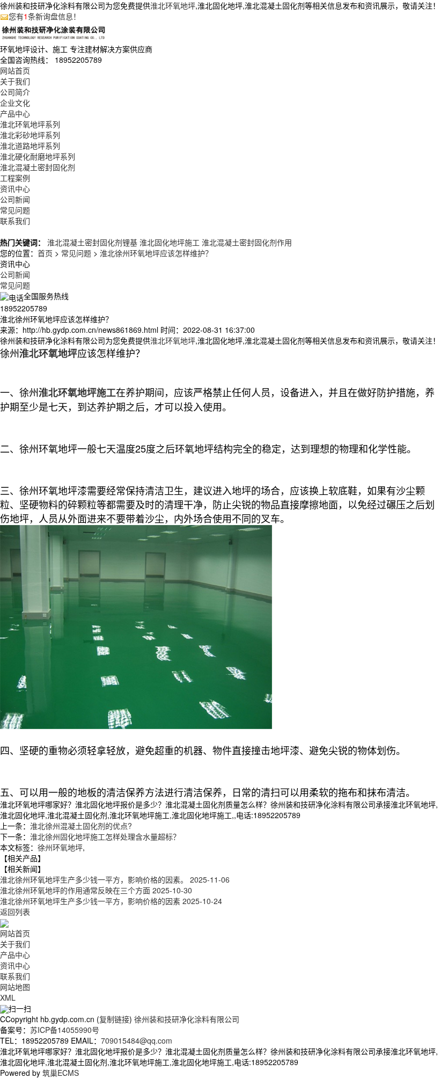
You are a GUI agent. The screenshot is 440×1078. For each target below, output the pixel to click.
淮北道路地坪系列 (30, 145)
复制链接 (114, 1019)
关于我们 (15, 81)
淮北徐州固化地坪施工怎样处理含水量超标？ (105, 836)
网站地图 (15, 986)
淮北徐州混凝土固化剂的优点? (81, 825)
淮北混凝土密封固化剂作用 (247, 242)
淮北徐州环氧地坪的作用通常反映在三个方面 (96, 890)
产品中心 (15, 113)
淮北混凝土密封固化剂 (37, 167)
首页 (45, 252)
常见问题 (15, 210)
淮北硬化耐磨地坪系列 (37, 156)
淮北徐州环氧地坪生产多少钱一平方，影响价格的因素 (111, 900)
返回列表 (15, 911)
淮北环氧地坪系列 (30, 124)
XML (8, 997)
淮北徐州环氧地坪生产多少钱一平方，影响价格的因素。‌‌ (115, 879)
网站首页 (15, 70)
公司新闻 (15, 199)
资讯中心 (15, 188)
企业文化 (15, 102)
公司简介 (15, 91)
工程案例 (15, 177)
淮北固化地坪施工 (170, 242)
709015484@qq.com (136, 1040)
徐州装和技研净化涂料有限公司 (186, 1019)
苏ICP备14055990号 (64, 1029)
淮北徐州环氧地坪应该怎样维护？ (156, 252)
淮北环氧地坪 (172, 5)
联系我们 (15, 220)
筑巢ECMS (60, 1072)
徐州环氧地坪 (60, 847)
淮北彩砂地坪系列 (30, 134)
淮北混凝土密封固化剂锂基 (92, 242)
